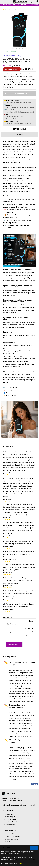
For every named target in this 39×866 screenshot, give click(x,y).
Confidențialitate (9, 824)
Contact (7, 842)
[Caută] (31, 2)
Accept (34, 848)
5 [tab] (26, 49)
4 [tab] (23, 49)
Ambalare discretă (10, 822)
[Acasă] (20, 2)
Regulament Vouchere (12, 834)
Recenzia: (29, 636)
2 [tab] (16, 49)
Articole (19, 135)
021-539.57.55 (14, 798)
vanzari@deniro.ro (15, 800)
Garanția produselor (11, 839)
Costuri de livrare (10, 819)
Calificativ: (29, 628)
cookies (20, 863)
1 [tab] (13, 49)
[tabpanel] (19, 30)
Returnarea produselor (12, 836)
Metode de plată (10, 817)
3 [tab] (19, 49)
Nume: (31, 621)
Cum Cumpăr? (9, 814)
